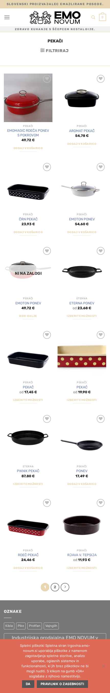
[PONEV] (82, 438)
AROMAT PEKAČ (82, 131)
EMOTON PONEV (82, 219)
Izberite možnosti (82, 316)
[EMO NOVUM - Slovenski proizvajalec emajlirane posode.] (55, 17)
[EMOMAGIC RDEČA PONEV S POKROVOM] (28, 98)
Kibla (9, 626)
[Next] (65, 587)
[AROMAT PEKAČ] (82, 98)
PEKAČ (28, 387)
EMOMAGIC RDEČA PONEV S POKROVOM (28, 132)
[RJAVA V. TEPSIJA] (82, 522)
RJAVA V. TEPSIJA (82, 555)
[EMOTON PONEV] (82, 186)
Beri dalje (28, 316)
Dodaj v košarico (28, 148)
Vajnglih (51, 626)
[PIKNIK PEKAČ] (28, 438)
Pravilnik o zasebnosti (62, 684)
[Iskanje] (93, 17)
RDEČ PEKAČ (28, 555)
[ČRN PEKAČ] (28, 186)
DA (28, 684)
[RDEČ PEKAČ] (28, 522)
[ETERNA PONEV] (82, 270)
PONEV (81, 471)
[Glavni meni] (7, 17)
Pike (21, 626)
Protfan (34, 626)
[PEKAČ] (28, 354)
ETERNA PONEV (81, 303)
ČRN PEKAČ (28, 219)
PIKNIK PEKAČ (28, 471)
